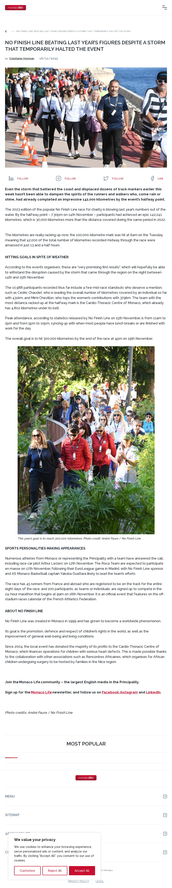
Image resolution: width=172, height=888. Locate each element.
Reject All (55, 870)
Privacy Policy (78, 881)
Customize (27, 870)
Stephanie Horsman (21, 58)
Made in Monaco (103, 870)
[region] (54, 856)
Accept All (82, 870)
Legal (100, 881)
